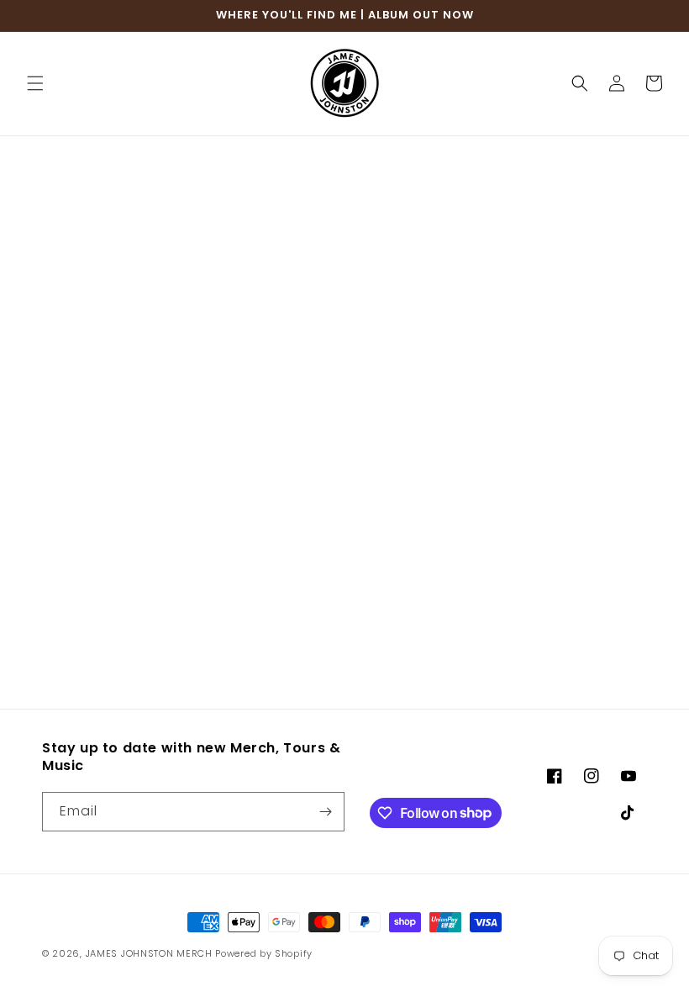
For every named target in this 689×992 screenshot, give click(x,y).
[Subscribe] (325, 811)
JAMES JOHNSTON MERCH (149, 953)
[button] (35, 83)
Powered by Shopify (264, 953)
